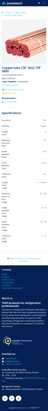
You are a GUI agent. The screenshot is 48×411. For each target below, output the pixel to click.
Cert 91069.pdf (10, 101)
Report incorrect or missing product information (25, 259)
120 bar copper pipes (13, 15)
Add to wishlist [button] (11, 85)
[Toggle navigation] (44, 3)
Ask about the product (14, 89)
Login (4, 81)
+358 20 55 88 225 (31, 378)
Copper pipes (20, 12)
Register (12, 81)
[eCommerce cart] (39, 3)
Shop (8, 12)
